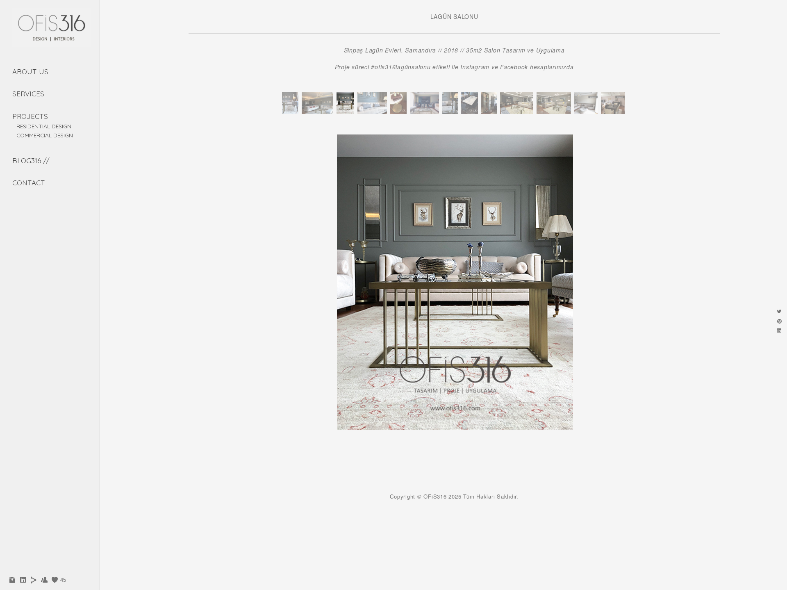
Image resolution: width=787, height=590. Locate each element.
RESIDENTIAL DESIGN (43, 126)
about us (30, 71)
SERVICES (28, 93)
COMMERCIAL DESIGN (44, 135)
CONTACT (28, 182)
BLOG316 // (31, 160)
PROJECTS (30, 116)
